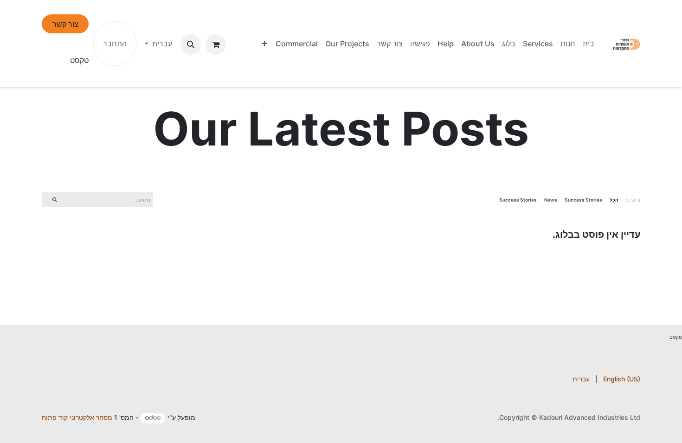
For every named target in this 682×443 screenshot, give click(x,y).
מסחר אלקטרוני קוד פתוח (77, 417)
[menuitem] (588, 43)
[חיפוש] (54, 199)
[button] (190, 44)
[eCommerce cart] (216, 44)
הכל (614, 200)
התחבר (115, 43)
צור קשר (65, 24)
